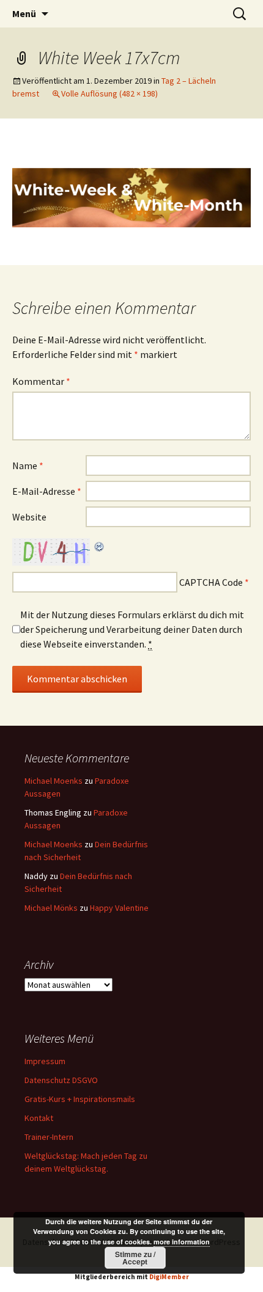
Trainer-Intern (48, 1136)
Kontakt (38, 1117)
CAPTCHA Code (211, 582)
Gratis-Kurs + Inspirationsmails (79, 1098)
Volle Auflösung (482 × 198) (109, 93)
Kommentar (41, 381)
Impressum (44, 1061)
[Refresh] (99, 545)
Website (29, 517)
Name (27, 465)
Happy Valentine (119, 907)
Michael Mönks (51, 907)
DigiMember (169, 1276)
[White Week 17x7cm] (131, 190)
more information (182, 1241)
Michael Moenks (53, 780)
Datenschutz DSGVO (61, 1080)
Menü (24, 13)
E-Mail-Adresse (46, 491)
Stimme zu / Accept (135, 1258)
